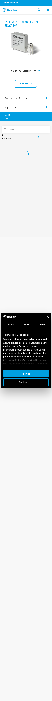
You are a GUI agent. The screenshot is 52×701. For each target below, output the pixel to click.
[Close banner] (48, 317)
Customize (24, 382)
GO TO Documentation (23, 70)
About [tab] (42, 324)
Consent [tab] (9, 324)
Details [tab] (26, 324)
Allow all (26, 373)
